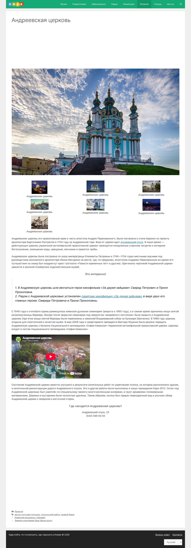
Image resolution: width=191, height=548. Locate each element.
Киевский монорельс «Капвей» (30, 517)
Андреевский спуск (132, 242)
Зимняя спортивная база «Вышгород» (33, 520)
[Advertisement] (95, 44)
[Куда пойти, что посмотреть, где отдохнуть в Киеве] (16, 4)
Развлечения (79, 4)
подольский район (50, 514)
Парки (114, 4)
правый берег (68, 514)
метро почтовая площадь (27, 514)
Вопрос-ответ (162, 534)
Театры (157, 4)
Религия (144, 4)
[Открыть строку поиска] (181, 4)
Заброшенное (98, 4)
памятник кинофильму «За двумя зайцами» (112, 296)
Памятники (128, 4)
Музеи (64, 4)
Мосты (170, 4)
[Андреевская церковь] (39, 192)
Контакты (177, 534)
